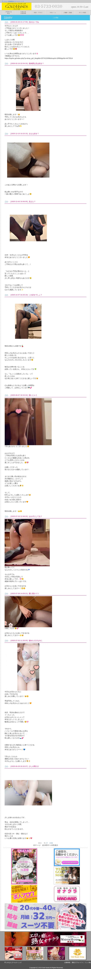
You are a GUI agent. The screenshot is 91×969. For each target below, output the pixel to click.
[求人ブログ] (24, 894)
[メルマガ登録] (66, 875)
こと (6, 22)
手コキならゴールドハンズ (12, 962)
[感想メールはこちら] (66, 857)
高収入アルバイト (77, 962)
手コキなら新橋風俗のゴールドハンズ (13, 1)
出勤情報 (67, 962)
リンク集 (88, 962)
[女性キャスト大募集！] (24, 866)
